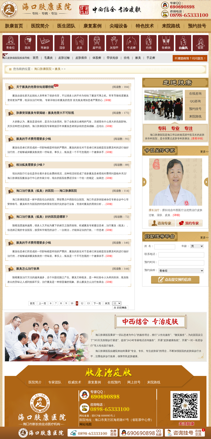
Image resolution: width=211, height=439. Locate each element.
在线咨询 (195, 93)
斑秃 (36, 57)
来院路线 (171, 25)
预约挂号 (197, 25)
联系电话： (151, 254)
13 (88, 303)
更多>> (204, 151)
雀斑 (200, 47)
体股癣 (97, 57)
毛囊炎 (48, 57)
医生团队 (66, 25)
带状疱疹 (112, 57)
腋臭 (138, 57)
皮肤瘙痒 (81, 57)
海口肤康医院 (43, 68)
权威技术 (74, 382)
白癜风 (183, 47)
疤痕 (149, 47)
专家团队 (54, 382)
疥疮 (127, 57)
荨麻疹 (45, 47)
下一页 (97, 303)
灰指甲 (114, 47)
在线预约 (114, 382)
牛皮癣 (131, 47)
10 (72, 303)
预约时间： (151, 262)
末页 (107, 303)
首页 (32, 303)
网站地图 (85, 424)
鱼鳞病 (166, 47)
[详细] (107, 100)
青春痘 (10, 47)
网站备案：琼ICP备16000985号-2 (97, 415)
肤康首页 (14, 25)
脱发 (27, 47)
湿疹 (62, 47)
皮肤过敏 (64, 57)
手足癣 (151, 57)
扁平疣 (97, 47)
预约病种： (151, 270)
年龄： (186, 246)
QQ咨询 (195, 101)
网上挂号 (134, 382)
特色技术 (145, 25)
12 (82, 303)
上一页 (42, 303)
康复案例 (92, 25)
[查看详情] (197, 138)
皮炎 (79, 47)
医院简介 (40, 25)
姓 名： (149, 246)
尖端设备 (119, 25)
